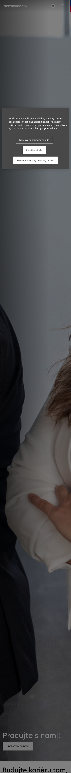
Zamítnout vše (34, 150)
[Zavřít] (64, 112)
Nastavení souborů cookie (34, 139)
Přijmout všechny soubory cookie (35, 160)
